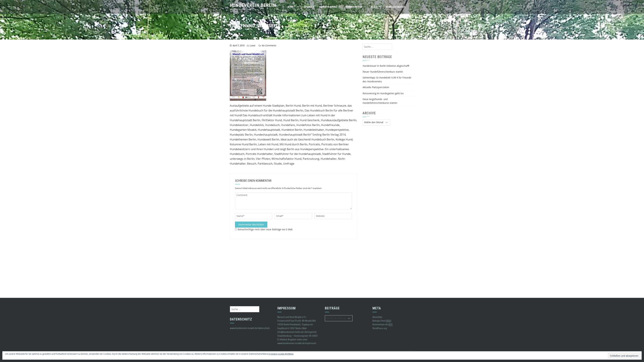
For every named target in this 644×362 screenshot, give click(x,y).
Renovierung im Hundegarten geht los (383, 93)
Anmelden (377, 317)
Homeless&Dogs (396, 6)
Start (291, 6)
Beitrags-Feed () (381, 320)
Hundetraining (328, 6)
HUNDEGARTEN (354, 6)
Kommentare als (382, 324)
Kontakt (293, 20)
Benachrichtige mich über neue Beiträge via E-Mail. (265, 229)
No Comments (268, 45)
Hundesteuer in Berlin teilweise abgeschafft (386, 65)
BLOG (374, 6)
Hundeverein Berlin (253, 5)
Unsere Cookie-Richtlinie (281, 353)
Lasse (252, 45)
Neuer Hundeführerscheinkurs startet (383, 71)
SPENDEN (309, 6)
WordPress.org (379, 328)
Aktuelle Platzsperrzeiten (376, 87)
